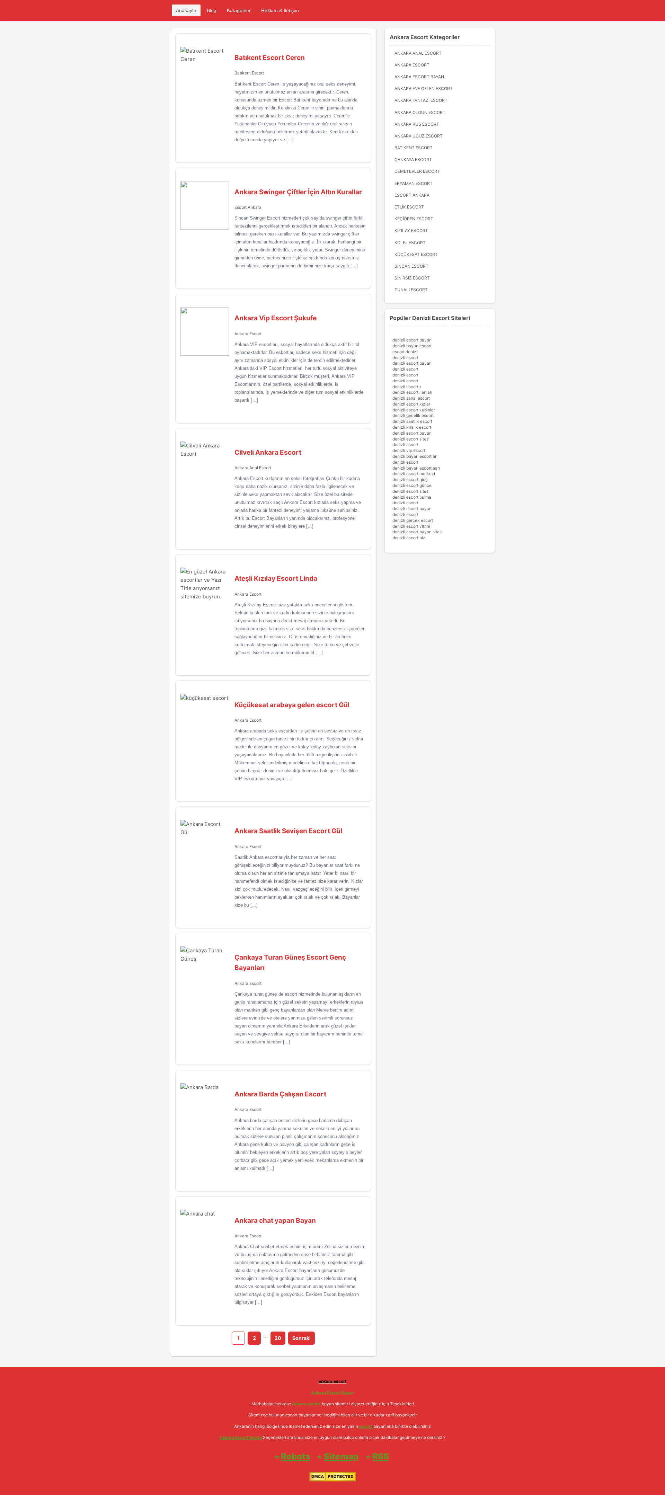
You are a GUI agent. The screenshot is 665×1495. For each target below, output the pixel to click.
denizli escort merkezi (413, 473)
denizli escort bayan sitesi (417, 531)
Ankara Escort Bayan (419, 76)
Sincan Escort (411, 266)
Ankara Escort (247, 333)
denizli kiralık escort (411, 427)
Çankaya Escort (413, 159)
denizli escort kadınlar (413, 409)
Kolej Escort (410, 242)
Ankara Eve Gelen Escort (423, 88)
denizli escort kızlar (411, 404)
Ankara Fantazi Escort (420, 100)
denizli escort (405, 357)
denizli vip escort (408, 450)
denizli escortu (406, 386)
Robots (295, 1456)
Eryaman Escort (413, 183)
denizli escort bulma (411, 497)
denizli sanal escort (411, 398)
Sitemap (341, 1456)
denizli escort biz (408, 537)
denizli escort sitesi (410, 439)
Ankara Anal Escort (252, 467)
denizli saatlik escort (412, 421)
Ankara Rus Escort (416, 124)
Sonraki (301, 1338)
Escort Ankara (247, 207)
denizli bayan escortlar (414, 456)
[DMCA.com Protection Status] (332, 1480)
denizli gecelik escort (413, 415)
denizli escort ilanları (412, 392)
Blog (211, 10)
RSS (380, 1456)
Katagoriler (239, 10)
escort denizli (405, 351)
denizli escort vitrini (411, 526)
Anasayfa (186, 10)
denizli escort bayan (412, 339)
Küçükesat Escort (416, 254)
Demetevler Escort (417, 171)
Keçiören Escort (413, 218)
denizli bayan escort (412, 345)
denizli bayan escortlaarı (416, 468)
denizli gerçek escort (412, 520)
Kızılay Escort (411, 230)
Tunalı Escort (411, 289)
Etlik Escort (409, 207)
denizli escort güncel (412, 485)
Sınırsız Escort (412, 278)
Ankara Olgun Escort (419, 112)
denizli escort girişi (410, 479)
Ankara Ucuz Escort (418, 136)
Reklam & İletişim (280, 10)
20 (278, 1338)
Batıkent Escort (249, 72)
